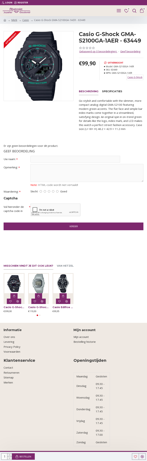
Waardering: (11, 191)
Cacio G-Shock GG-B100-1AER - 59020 (14, 307)
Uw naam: (10, 159)
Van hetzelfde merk (72, 265)
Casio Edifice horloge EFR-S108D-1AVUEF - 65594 (63, 307)
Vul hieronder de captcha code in (14, 209)
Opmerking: (11, 167)
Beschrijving (88, 91)
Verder (73, 226)
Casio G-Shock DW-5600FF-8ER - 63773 (38, 307)
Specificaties (112, 91)
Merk (14, 20)
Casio (25, 20)
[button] (37, 315)
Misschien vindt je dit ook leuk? (28, 265)
